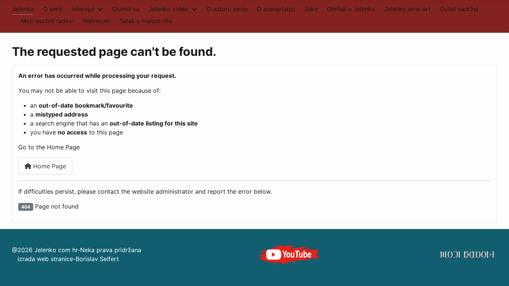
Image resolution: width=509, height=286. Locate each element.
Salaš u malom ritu (146, 21)
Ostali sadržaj (459, 9)
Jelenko (23, 9)
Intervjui (83, 9)
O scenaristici (276, 9)
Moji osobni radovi (47, 21)
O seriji (53, 9)
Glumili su (125, 9)
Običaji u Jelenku (351, 9)
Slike (311, 9)
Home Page (48, 166)
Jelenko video (168, 9)
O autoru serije (227, 9)
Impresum (97, 21)
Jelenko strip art (407, 9)
